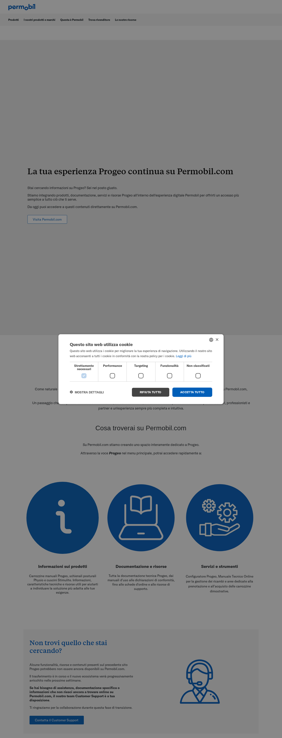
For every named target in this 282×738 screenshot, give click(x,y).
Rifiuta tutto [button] (150, 392)
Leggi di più (183, 356)
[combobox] (211, 340)
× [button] (216, 339)
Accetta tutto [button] (192, 392)
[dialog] (141, 369)
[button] (87, 392)
